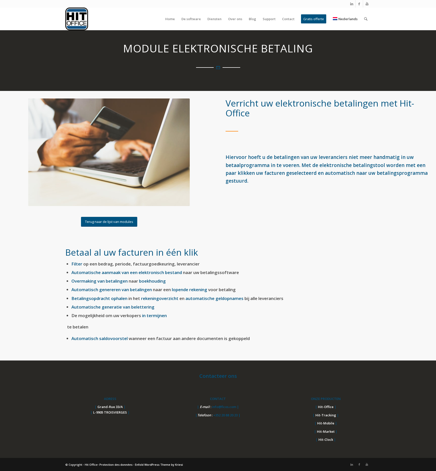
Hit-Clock (325, 439)
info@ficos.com (224, 407)
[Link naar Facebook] (359, 4)
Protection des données (115, 464)
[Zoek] (366, 19)
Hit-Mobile (325, 423)
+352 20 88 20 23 (225, 415)
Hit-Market (326, 431)
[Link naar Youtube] (367, 4)
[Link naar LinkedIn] (351, 4)
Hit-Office (326, 407)
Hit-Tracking (325, 415)
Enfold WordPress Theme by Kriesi (159, 464)
